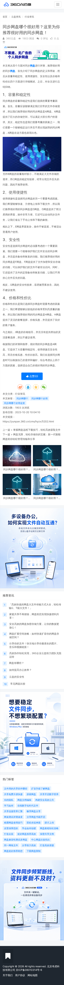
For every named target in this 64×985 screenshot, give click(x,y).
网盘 (32, 65)
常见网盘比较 (17, 683)
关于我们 (8, 975)
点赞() (33, 376)
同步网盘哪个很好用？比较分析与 (47, 469)
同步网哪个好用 (39, 398)
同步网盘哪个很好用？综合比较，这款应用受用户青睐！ (47, 498)
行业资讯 (29, 16)
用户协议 (20, 975)
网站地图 (33, 975)
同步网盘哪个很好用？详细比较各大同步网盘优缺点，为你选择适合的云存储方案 (17, 498)
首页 (5, 16)
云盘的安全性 (16, 676)
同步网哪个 (22, 398)
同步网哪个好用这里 (14, 403)
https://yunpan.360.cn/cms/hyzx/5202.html (28, 421)
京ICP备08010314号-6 (29, 969)
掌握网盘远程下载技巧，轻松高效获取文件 (36, 429)
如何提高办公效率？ (20, 669)
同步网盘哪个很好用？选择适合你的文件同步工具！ (17, 469)
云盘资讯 (16, 16)
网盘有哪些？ (16, 662)
